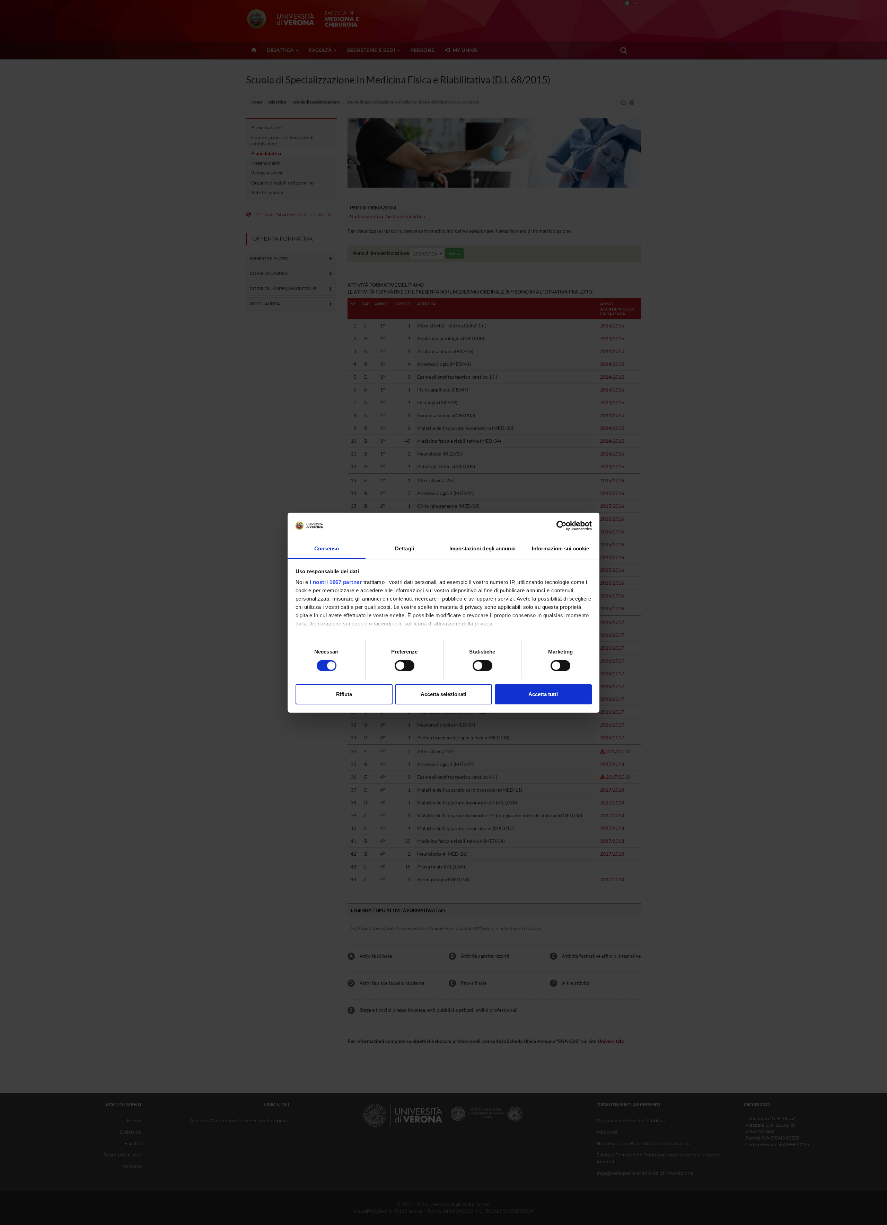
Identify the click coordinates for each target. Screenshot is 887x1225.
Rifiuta (344, 694)
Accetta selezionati (443, 694)
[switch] (404, 665)
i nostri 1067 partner (336, 582)
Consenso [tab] (326, 548)
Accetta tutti (543, 694)
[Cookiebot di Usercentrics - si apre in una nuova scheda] (561, 526)
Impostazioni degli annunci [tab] (482, 548)
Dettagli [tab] (404, 548)
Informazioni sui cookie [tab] (560, 548)
